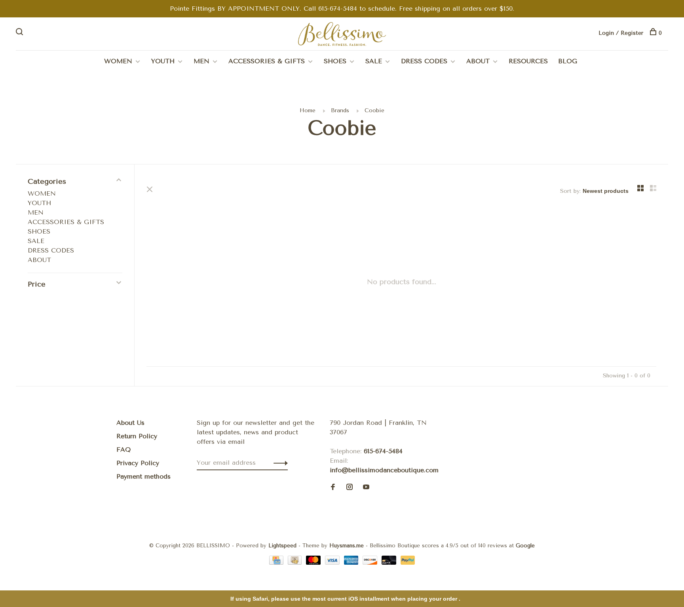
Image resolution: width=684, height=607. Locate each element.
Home (307, 110)
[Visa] (333, 562)
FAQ (123, 449)
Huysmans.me (347, 546)
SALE (373, 61)
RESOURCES (528, 61)
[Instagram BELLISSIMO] (349, 487)
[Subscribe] (278, 462)
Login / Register (620, 33)
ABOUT (478, 61)
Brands (340, 110)
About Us (130, 422)
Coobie (374, 110)
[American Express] (352, 562)
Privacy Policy (137, 463)
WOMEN (118, 61)
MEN (201, 61)
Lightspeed (282, 546)
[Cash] (296, 562)
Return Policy (136, 436)
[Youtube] (366, 487)
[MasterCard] (314, 562)
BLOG (567, 61)
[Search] (20, 33)
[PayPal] (408, 562)
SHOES (335, 61)
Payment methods (143, 476)
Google (525, 546)
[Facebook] (333, 487)
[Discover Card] (371, 562)
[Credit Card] (277, 562)
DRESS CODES (424, 61)
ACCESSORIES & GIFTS (266, 61)
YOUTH (163, 61)
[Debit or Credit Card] (390, 562)
